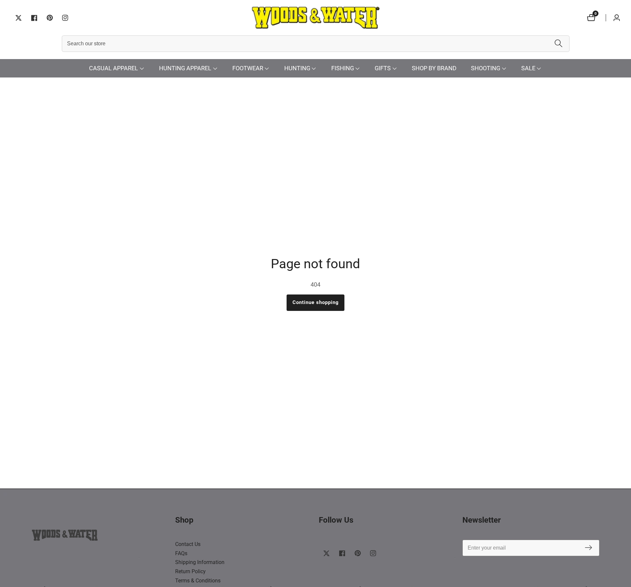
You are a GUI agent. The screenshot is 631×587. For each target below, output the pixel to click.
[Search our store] (558, 44)
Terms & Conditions (198, 580)
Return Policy (190, 571)
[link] (100, 537)
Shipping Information (199, 562)
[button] (113, 68)
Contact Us (187, 544)
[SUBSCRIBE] (588, 548)
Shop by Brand (434, 68)
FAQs (181, 553)
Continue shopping (315, 302)
